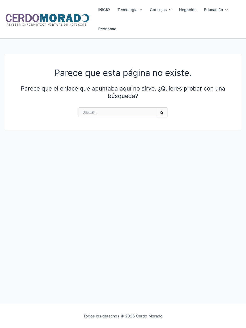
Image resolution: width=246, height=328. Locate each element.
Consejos (158, 9)
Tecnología (127, 9)
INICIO (104, 9)
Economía (107, 28)
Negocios (187, 9)
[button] (139, 9)
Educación (213, 9)
